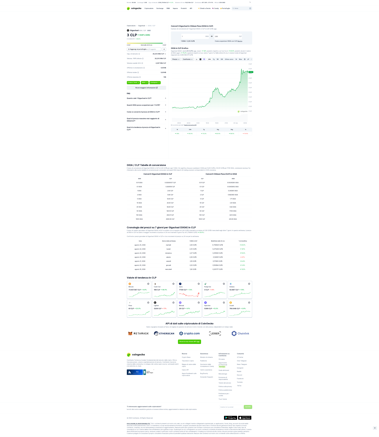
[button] (146, 88)
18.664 (134, 2)
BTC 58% (204, 2)
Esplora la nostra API (190, 125)
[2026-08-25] (244, 59)
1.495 (145, 2)
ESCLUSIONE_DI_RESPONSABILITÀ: (138, 423)
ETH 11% (210, 2)
